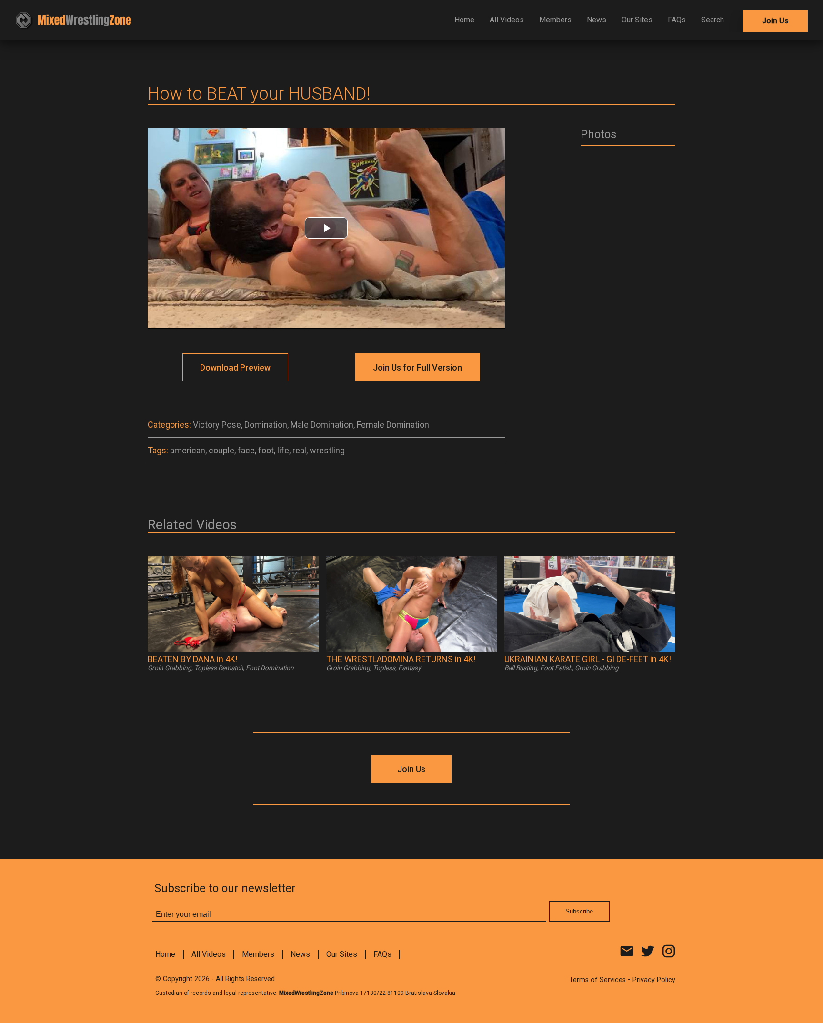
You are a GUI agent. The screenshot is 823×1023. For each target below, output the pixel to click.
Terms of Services (597, 980)
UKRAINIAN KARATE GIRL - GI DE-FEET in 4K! (587, 659)
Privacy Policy (653, 980)
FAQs (677, 19)
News (596, 19)
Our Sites (637, 19)
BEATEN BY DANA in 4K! (193, 659)
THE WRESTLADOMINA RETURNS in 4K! (401, 659)
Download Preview (235, 367)
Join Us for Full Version (417, 367)
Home (464, 19)
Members (555, 19)
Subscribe (579, 911)
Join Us (775, 20)
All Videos (507, 19)
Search (712, 19)
